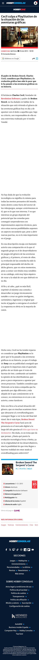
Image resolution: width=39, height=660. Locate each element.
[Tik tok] (17, 549)
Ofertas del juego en (7, 510)
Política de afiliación (18, 600)
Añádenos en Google (11, 58)
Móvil (29, 469)
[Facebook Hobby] (6, 549)
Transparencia (18, 596)
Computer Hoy (10, 631)
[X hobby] (10, 549)
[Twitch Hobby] (14, 549)
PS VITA (23, 469)
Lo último (26, 567)
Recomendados (13, 567)
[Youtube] (32, 549)
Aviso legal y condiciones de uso (19, 587)
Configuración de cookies (19, 606)
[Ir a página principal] (15, 3)
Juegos (3, 525)
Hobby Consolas (25, 631)
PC (17, 469)
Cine (31, 525)
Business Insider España (18, 627)
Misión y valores (12, 603)
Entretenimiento (22, 525)
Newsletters (23, 570)
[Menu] (3, 3)
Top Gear (19, 634)
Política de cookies (18, 593)
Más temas (19, 574)
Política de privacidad (18, 590)
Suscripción (26, 603)
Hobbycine (18, 9)
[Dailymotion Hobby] (25, 549)
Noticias (11, 525)
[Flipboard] (29, 549)
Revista (12, 570)
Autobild (18, 624)
